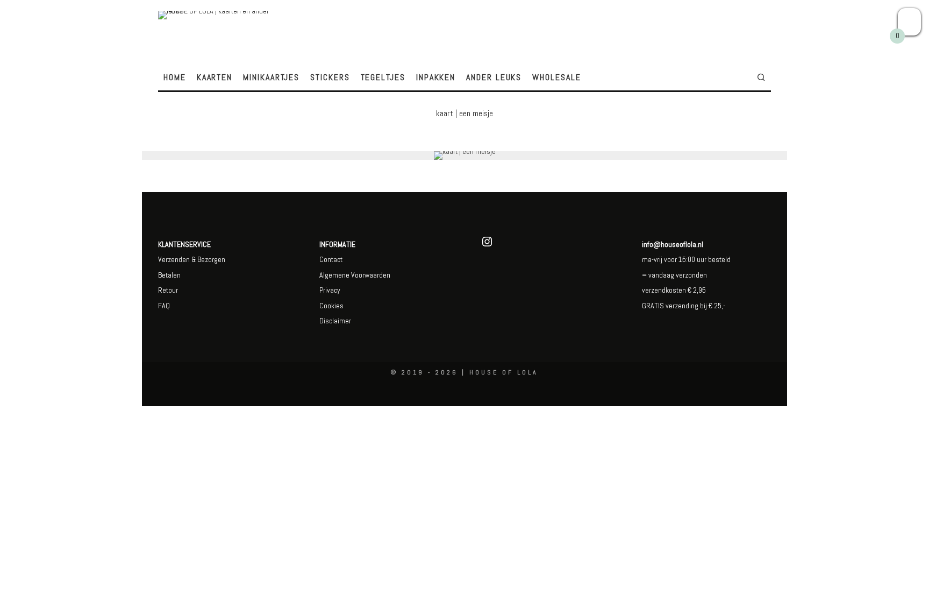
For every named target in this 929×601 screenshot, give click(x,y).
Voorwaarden (369, 275)
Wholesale (556, 77)
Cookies (331, 305)
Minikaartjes (271, 77)
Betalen (169, 275)
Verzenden (174, 259)
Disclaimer (335, 321)
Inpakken (435, 77)
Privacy (329, 290)
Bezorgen (211, 259)
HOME (174, 77)
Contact (330, 259)
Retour (168, 290)
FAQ (164, 305)
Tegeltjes (383, 77)
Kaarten (214, 77)
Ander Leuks (493, 77)
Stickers (329, 77)
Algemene (334, 275)
